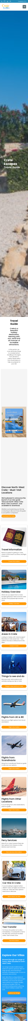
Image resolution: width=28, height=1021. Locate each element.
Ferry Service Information (14, 852)
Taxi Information (14, 940)
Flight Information (14, 727)
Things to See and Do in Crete (14, 686)
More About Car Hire (14, 896)
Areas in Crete (14, 646)
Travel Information (14, 561)
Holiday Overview (14, 603)
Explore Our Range (14, 993)
